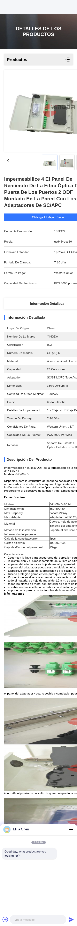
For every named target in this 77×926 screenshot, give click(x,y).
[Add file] (5, 919)
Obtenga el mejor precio (48, 217)
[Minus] (71, 829)
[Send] (71, 919)
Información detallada (47, 303)
